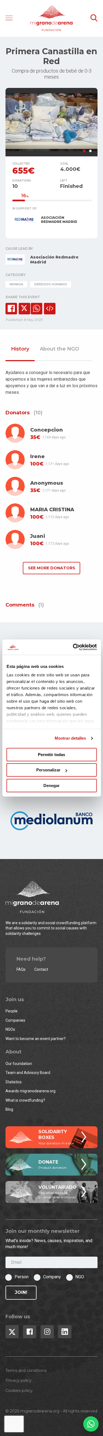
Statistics (13, 1082)
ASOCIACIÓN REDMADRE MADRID (59, 220)
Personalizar (48, 770)
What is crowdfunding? (25, 1100)
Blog (9, 1109)
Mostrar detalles (70, 738)
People (11, 1011)
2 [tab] (90, 151)
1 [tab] (84, 151)
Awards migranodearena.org (30, 1091)
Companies (15, 1020)
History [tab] (20, 349)
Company (52, 1276)
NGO (79, 1276)
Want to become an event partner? (35, 1038)
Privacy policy (18, 1380)
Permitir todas (51, 754)
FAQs (21, 969)
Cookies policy (19, 1390)
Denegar (51, 785)
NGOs (10, 1029)
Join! (21, 1292)
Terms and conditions (25, 1370)
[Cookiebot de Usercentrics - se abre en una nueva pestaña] (73, 647)
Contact (41, 969)
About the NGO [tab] (59, 349)
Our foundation (18, 1063)
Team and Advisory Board (27, 1072)
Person (22, 1276)
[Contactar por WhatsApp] (91, 1424)
